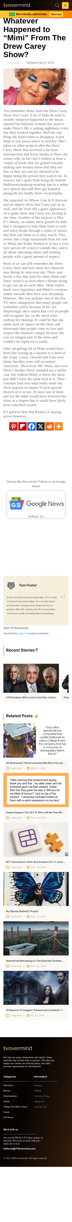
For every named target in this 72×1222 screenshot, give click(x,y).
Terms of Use (41, 1151)
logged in (22, 685)
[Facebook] (31, 478)
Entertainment (11, 1151)
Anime (6, 1156)
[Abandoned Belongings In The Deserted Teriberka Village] (36, 990)
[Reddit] (49, 478)
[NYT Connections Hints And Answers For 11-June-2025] (36, 892)
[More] (58, 478)
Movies (7, 1145)
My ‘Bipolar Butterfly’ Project (22, 963)
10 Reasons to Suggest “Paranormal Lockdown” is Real (37, 1062)
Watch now (56, 14)
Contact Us (40, 1162)
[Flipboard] (22, 478)
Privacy (38, 1140)
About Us (39, 1156)
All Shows (8, 1172)
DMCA (37, 1146)
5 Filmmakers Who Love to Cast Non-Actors (31, 749)
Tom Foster (13, 63)
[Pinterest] (13, 478)
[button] (65, 6)
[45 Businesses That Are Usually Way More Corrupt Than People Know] (36, 793)
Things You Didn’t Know (16, 1161)
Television (8, 1140)
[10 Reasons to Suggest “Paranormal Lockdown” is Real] (36, 1040)
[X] (40, 478)
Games (7, 1167)
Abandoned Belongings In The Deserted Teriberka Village (38, 1012)
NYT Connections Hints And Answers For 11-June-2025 (38, 914)
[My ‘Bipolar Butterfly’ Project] (36, 941)
